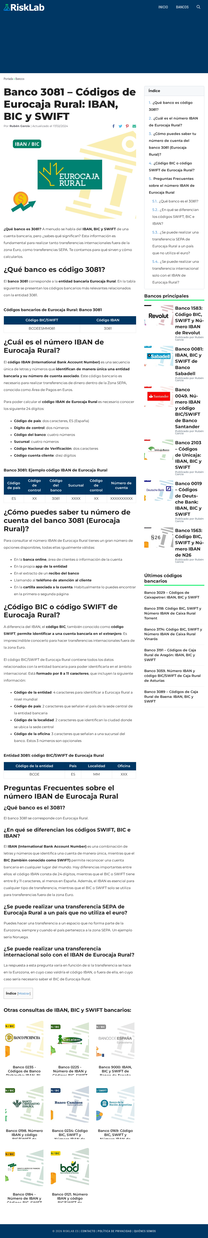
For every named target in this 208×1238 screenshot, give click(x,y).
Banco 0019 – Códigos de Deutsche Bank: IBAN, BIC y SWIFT (188, 499)
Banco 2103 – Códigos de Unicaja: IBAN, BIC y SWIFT (188, 455)
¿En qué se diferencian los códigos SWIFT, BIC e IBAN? (175, 217)
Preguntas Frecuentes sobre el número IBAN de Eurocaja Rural (172, 185)
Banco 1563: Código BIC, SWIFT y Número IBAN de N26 (189, 543)
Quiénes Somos (145, 1231)
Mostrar (24, 993)
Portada (8, 79)
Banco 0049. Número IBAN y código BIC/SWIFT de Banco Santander (187, 408)
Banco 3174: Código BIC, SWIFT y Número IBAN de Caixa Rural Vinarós (173, 634)
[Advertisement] (104, 44)
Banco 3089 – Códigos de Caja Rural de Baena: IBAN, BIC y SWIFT (171, 697)
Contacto (88, 1231)
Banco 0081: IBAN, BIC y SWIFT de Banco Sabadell (189, 361)
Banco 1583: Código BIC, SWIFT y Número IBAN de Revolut (189, 320)
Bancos (182, 7)
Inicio (163, 7)
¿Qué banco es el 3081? (175, 201)
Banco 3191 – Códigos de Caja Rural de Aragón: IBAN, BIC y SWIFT (170, 655)
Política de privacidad (115, 1231)
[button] (198, 7)
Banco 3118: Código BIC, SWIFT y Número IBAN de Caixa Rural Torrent (172, 613)
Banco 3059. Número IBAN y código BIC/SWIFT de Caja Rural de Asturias (172, 676)
